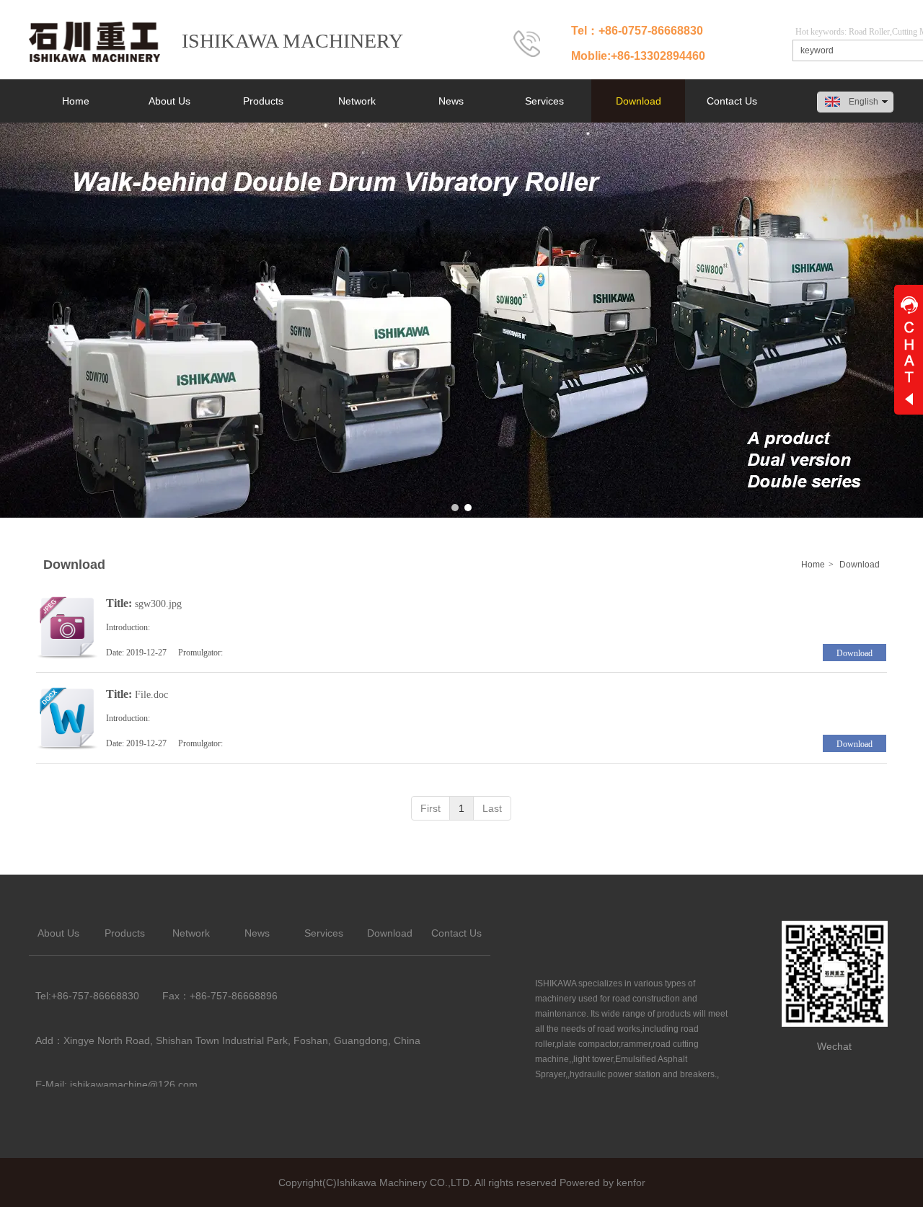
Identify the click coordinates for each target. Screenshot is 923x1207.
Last (492, 808)
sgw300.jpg (158, 603)
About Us (58, 933)
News (257, 933)
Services (323, 933)
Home (813, 565)
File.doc (151, 694)
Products (125, 933)
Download (859, 565)
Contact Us (456, 933)
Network (191, 933)
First (430, 808)
